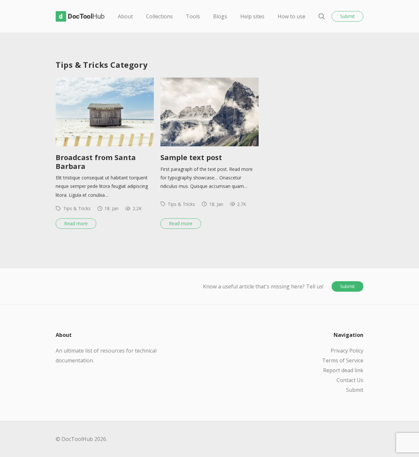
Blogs (220, 16)
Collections (159, 16)
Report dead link (343, 370)
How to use (291, 16)
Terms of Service (342, 360)
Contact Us (350, 380)
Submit (347, 16)
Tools (193, 16)
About (125, 16)
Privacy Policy (347, 350)
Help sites (252, 16)
